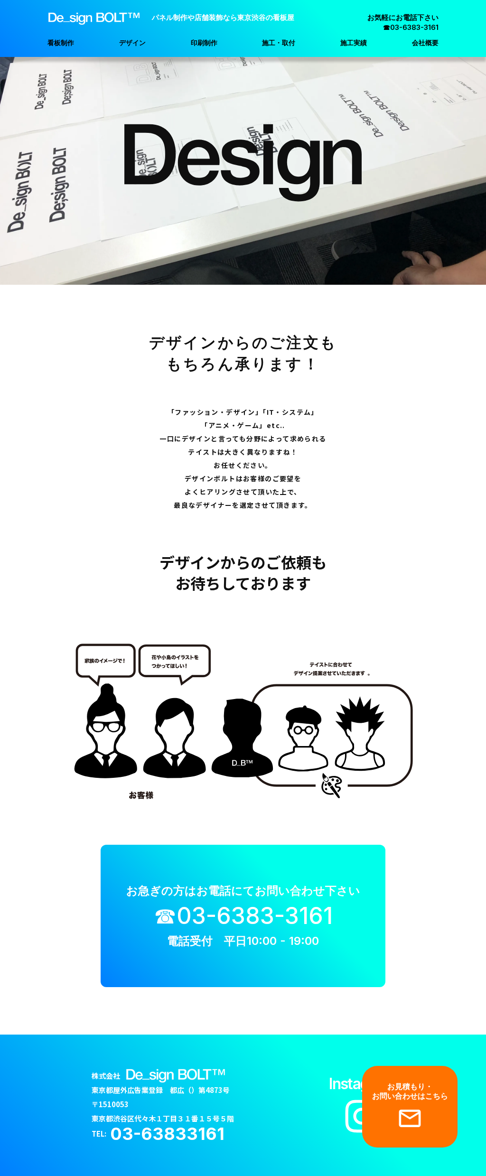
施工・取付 (278, 42)
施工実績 (353, 42)
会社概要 (425, 42)
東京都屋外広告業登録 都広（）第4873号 (161, 1090)
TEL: (101, 1134)
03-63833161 (167, 1133)
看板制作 (60, 42)
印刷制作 (204, 42)
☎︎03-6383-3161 (243, 916)
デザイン (132, 42)
